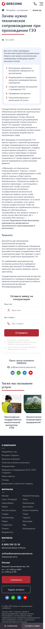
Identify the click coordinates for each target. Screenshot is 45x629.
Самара (5, 513)
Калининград (28, 503)
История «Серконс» (10, 455)
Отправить (21, 332)
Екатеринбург (8, 517)
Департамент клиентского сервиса (17, 483)
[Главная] (3, 10)
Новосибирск (8, 503)
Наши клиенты (8, 476)
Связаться (16, 579)
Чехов (25, 513)
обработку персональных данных (19, 344)
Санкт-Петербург (9, 499)
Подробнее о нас (9, 451)
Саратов (26, 517)
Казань (5, 506)
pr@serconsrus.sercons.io (23, 367)
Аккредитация (8, 466)
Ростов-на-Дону (9, 510)
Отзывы (5, 479)
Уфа (24, 524)
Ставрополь (7, 524)
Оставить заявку (32, 626)
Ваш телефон (9, 317)
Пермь (5, 521)
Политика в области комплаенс (16, 462)
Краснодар (27, 521)
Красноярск (28, 506)
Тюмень (5, 528)
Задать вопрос (16, 589)
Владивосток (7, 532)
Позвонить (12, 626)
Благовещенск (29, 528)
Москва (5, 495)
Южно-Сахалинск (30, 510)
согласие (15, 347)
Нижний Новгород (31, 495)
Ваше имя (8, 304)
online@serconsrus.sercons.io (16, 553)
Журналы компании (11, 459)
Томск (25, 499)
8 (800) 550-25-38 (11, 544)
